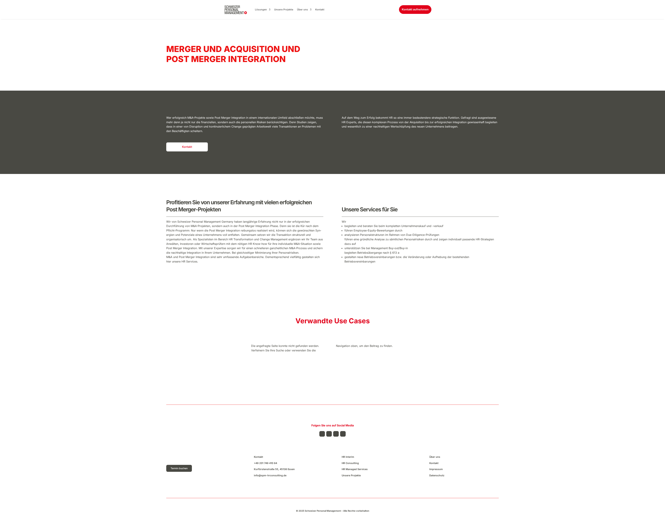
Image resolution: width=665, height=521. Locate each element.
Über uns (302, 9)
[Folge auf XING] (343, 434)
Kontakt (319, 9)
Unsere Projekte (283, 9)
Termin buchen (179, 468)
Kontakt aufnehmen (415, 9)
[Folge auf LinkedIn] (329, 434)
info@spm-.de (270, 475)
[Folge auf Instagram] (336, 434)
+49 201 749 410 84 (265, 463)
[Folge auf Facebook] (322, 434)
